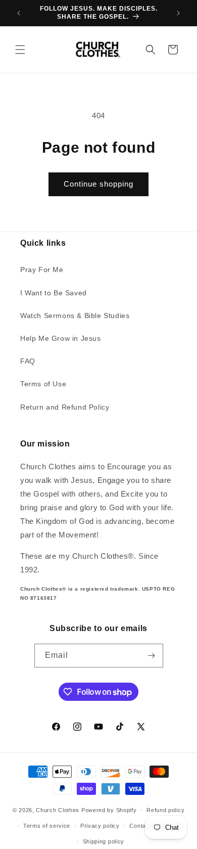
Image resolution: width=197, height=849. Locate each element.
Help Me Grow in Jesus (60, 338)
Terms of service (46, 826)
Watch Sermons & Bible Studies (74, 315)
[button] (20, 49)
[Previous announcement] (19, 13)
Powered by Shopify (109, 810)
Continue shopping (98, 184)
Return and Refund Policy (64, 407)
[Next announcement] (178, 13)
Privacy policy (100, 826)
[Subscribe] (151, 655)
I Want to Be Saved (53, 293)
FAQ (27, 361)
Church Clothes (57, 810)
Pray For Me (42, 269)
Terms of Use (43, 384)
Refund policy (165, 810)
